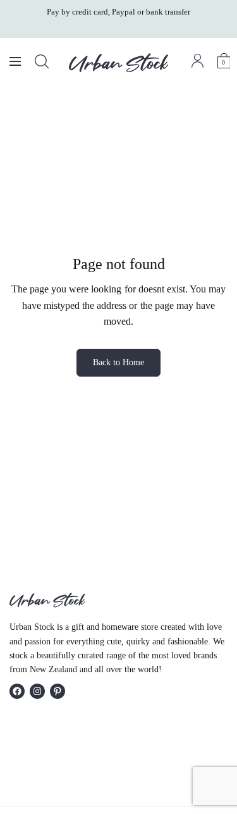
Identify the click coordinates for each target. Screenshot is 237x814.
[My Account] (197, 60)
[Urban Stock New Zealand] (119, 62)
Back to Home (118, 362)
